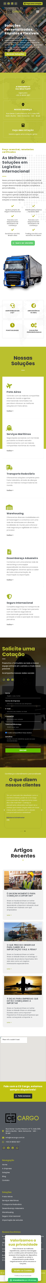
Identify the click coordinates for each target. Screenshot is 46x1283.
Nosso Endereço (23, 109)
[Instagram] (4, 3)
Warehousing (15, 513)
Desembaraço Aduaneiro (22, 558)
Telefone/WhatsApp (13, 724)
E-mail (7, 708)
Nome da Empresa (12, 701)
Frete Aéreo (14, 392)
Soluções (6, 1192)
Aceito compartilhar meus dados (19, 733)
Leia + (9, 915)
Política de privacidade (23, 1276)
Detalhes (8, 736)
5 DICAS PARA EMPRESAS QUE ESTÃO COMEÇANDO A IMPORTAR (22, 1001)
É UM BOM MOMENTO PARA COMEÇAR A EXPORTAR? (21, 894)
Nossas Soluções (15, 54)
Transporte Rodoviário (21, 473)
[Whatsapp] (15, 3)
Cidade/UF (9, 716)
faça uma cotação (23, 130)
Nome (7, 693)
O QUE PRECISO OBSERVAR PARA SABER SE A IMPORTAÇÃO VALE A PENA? (22, 947)
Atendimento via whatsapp (22, 87)
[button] (37, 11)
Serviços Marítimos (19, 434)
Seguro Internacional (20, 603)
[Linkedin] (12, 3)
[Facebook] (8, 3)
